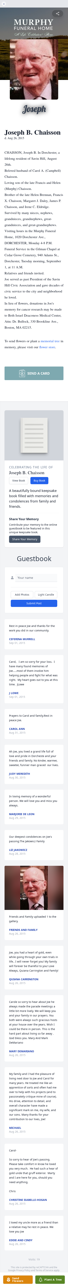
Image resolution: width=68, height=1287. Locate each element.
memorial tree (50, 341)
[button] (34, 888)
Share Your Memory (24, 539)
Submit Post (34, 603)
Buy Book (39, 480)
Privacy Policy (23, 1270)
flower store (47, 347)
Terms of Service (44, 1270)
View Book (18, 480)
